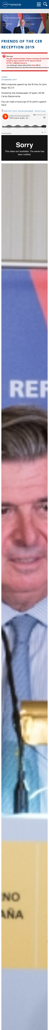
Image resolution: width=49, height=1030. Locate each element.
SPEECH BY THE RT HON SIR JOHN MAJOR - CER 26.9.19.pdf (24, 111)
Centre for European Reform (11, 4)
